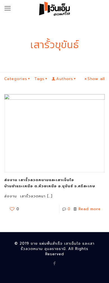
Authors (64, 78)
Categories (15, 78)
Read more (90, 209)
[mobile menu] (7, 8)
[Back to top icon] (97, 271)
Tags (39, 78)
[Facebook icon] (55, 263)
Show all (96, 78)
